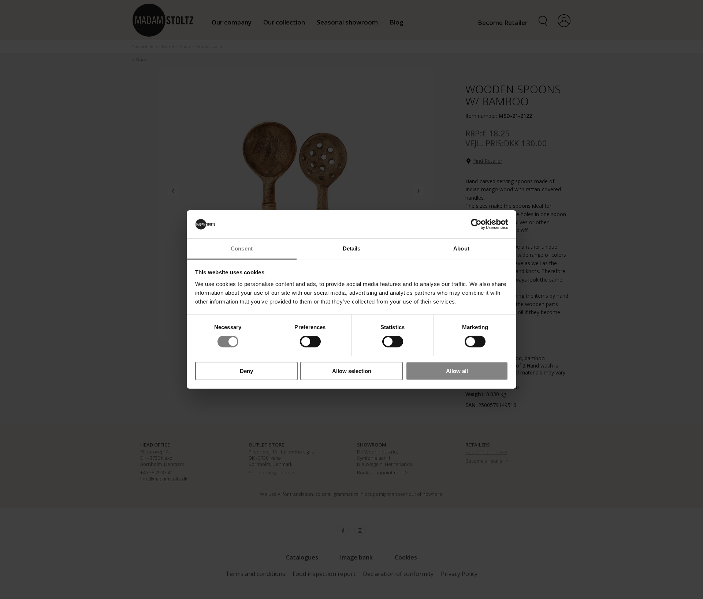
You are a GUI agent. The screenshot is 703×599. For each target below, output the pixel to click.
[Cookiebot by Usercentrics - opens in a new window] (476, 224)
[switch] (310, 341)
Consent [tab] (242, 248)
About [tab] (461, 248)
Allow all (457, 371)
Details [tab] (352, 248)
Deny (246, 371)
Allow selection (351, 371)
